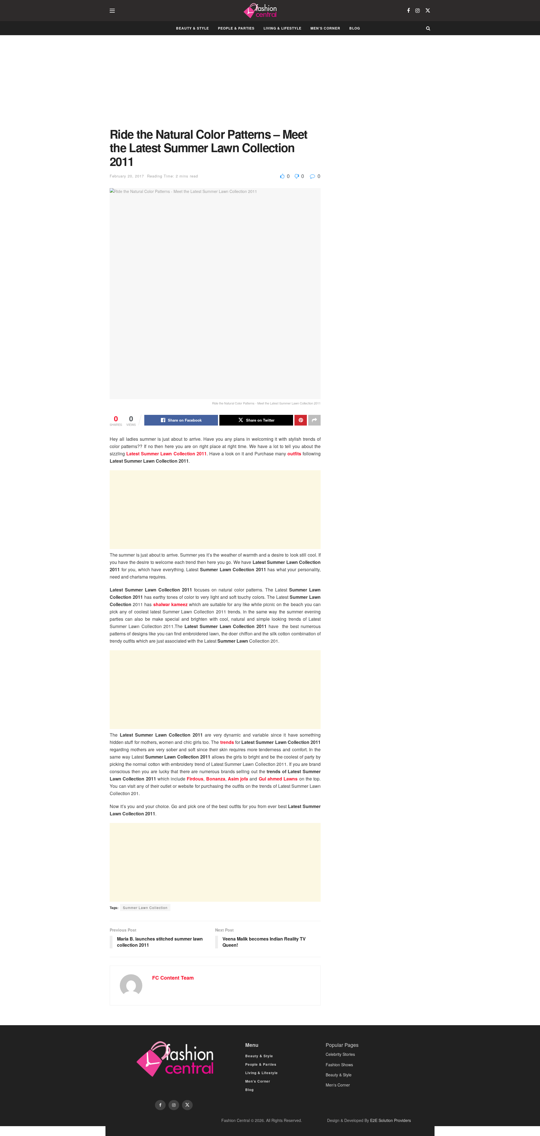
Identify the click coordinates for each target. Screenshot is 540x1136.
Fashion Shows (339, 1064)
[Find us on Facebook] (408, 11)
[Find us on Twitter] (427, 10)
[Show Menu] (112, 11)
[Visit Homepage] (260, 10)
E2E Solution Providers (390, 1120)
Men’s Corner (325, 28)
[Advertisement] (215, 85)
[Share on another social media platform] (314, 420)
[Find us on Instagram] (417, 11)
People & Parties (236, 28)
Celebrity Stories (340, 1054)
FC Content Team (173, 977)
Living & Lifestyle (283, 28)
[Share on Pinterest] (300, 420)
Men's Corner (338, 1085)
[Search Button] (428, 28)
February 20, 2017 (127, 176)
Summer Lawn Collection (145, 907)
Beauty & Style (192, 28)
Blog (354, 28)
